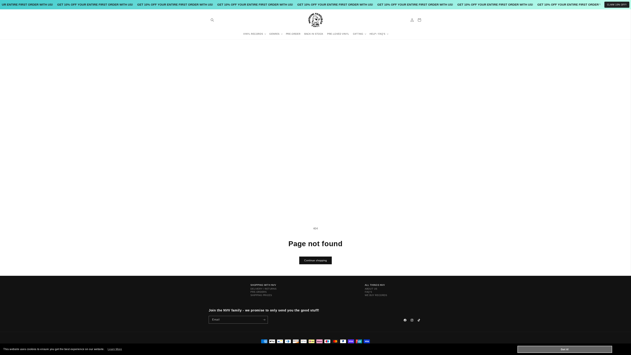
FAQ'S (368, 292)
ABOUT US (371, 288)
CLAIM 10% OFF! (617, 4)
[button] (212, 20)
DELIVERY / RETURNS (263, 288)
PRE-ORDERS (258, 292)
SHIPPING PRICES (261, 295)
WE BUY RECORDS (376, 295)
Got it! (565, 349)
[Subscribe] (264, 320)
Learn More (115, 349)
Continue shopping (315, 260)
